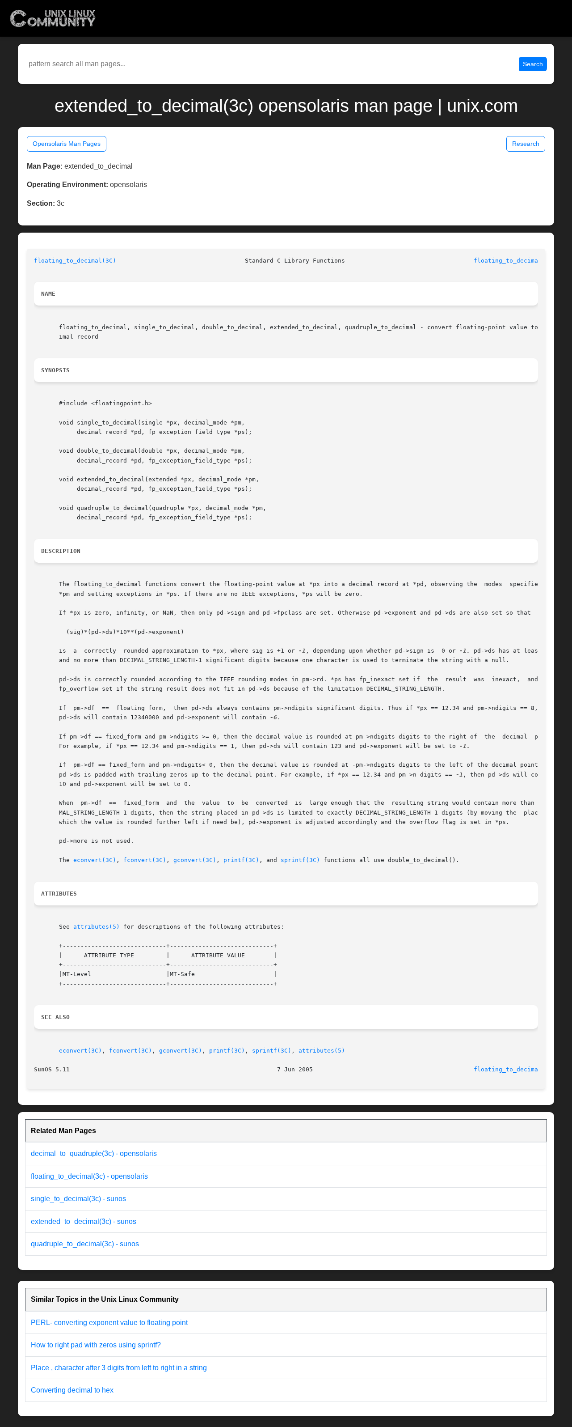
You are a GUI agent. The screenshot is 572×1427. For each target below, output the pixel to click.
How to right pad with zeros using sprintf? (96, 1345)
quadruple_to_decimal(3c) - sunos (85, 1244)
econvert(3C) (94, 860)
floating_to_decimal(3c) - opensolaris (89, 1176)
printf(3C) (241, 860)
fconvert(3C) (144, 860)
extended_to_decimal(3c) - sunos (83, 1221)
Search (533, 64)
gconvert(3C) (194, 860)
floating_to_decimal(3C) (75, 260)
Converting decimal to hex (72, 1390)
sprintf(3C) (300, 860)
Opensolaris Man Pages (67, 143)
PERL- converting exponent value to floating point (109, 1322)
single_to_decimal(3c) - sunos (78, 1198)
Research (525, 143)
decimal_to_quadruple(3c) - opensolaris (94, 1153)
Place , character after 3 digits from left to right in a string (119, 1368)
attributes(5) (96, 926)
